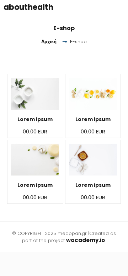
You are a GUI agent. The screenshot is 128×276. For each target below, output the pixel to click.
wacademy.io (86, 240)
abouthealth (28, 7)
